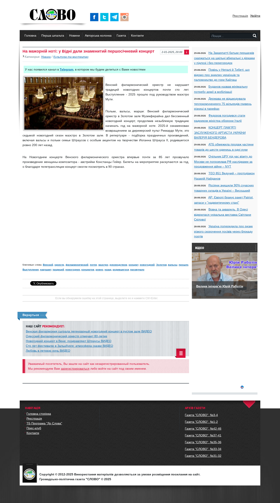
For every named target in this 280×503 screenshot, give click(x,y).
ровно (99, 269)
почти (93, 264)
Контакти (137, 35)
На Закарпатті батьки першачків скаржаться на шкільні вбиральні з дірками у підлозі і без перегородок (224, 58)
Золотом (161, 264)
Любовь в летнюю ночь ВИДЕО (48, 350)
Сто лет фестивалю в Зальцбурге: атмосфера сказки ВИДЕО (69, 346)
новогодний (147, 264)
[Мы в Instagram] (125, 17)
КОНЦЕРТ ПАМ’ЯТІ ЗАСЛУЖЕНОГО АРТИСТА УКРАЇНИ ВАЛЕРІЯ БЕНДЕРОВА (220, 132)
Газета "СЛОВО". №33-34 (203, 449)
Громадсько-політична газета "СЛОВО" (53, 14)
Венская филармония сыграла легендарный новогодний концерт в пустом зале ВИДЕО (89, 331)
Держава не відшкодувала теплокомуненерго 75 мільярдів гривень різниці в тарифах (223, 103)
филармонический (77, 264)
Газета (121, 35)
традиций (58, 269)
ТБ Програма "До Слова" (44, 423)
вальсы (172, 264)
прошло (183, 264)
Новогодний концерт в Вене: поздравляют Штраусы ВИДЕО (68, 341)
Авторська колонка (98, 35)
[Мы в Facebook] (95, 17)
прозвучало (137, 269)
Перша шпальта (52, 35)
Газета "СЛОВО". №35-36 (203, 442)
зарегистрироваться (75, 368)
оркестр (59, 264)
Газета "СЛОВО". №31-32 (203, 455)
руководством (118, 264)
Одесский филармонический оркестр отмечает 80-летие (66, 336)
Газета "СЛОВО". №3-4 (201, 415)
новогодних (72, 269)
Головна (30, 35)
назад (108, 269)
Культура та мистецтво (70, 56)
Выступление (31, 269)
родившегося (121, 269)
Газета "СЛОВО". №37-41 (203, 435)
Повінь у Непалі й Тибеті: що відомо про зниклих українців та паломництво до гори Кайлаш (222, 74)
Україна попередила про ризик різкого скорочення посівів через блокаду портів (223, 231)
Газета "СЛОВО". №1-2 (201, 422)
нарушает (45, 269)
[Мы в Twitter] (105, 17)
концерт (133, 264)
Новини (74, 35)
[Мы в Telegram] (115, 17)
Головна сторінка (38, 413)
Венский (48, 264)
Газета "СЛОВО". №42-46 (203, 428)
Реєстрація (240, 16)
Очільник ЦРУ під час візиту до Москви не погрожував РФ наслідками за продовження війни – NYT (223, 161)
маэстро (103, 264)
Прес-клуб (33, 428)
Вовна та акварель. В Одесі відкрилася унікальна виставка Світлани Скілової (222, 214)
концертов (87, 269)
